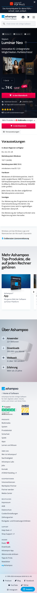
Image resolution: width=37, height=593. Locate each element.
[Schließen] (34, 2)
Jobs (3, 465)
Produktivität (7, 430)
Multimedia (6, 423)
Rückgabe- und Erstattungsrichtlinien (16, 521)
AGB (3, 506)
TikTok (25, 585)
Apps (4, 441)
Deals (5, 543)
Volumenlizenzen (8, 482)
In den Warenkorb (20, 95)
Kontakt (5, 469)
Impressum (6, 502)
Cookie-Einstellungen (10, 513)
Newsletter (6, 561)
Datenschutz (7, 510)
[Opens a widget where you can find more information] (28, 589)
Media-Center (7, 493)
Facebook (30, 581)
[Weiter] (33, 291)
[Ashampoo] (10, 389)
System (4, 427)
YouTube (14, 585)
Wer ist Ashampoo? (9, 454)
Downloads (6, 547)
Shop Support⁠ (7, 534)
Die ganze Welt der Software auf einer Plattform (15, 300)
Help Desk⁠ (5, 530)
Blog (19, 581)
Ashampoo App (8, 550)
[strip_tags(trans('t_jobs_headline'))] (25, 410)
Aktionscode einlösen (10, 554)
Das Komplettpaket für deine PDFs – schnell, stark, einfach (17, 9)
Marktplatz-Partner (9, 486)
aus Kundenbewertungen (13, 112)
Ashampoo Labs (8, 462)
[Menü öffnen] (33, 17)
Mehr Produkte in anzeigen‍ (17, 120)
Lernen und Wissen (9, 445)
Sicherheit (5, 434)
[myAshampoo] (23, 17)
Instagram (13, 590)
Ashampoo (7, 565)
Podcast (8, 581)
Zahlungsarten (7, 517)
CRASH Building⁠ (8, 473)
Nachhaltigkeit (7, 458)
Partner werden (8, 489)
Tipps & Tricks (7, 558)
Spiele (4, 438)
